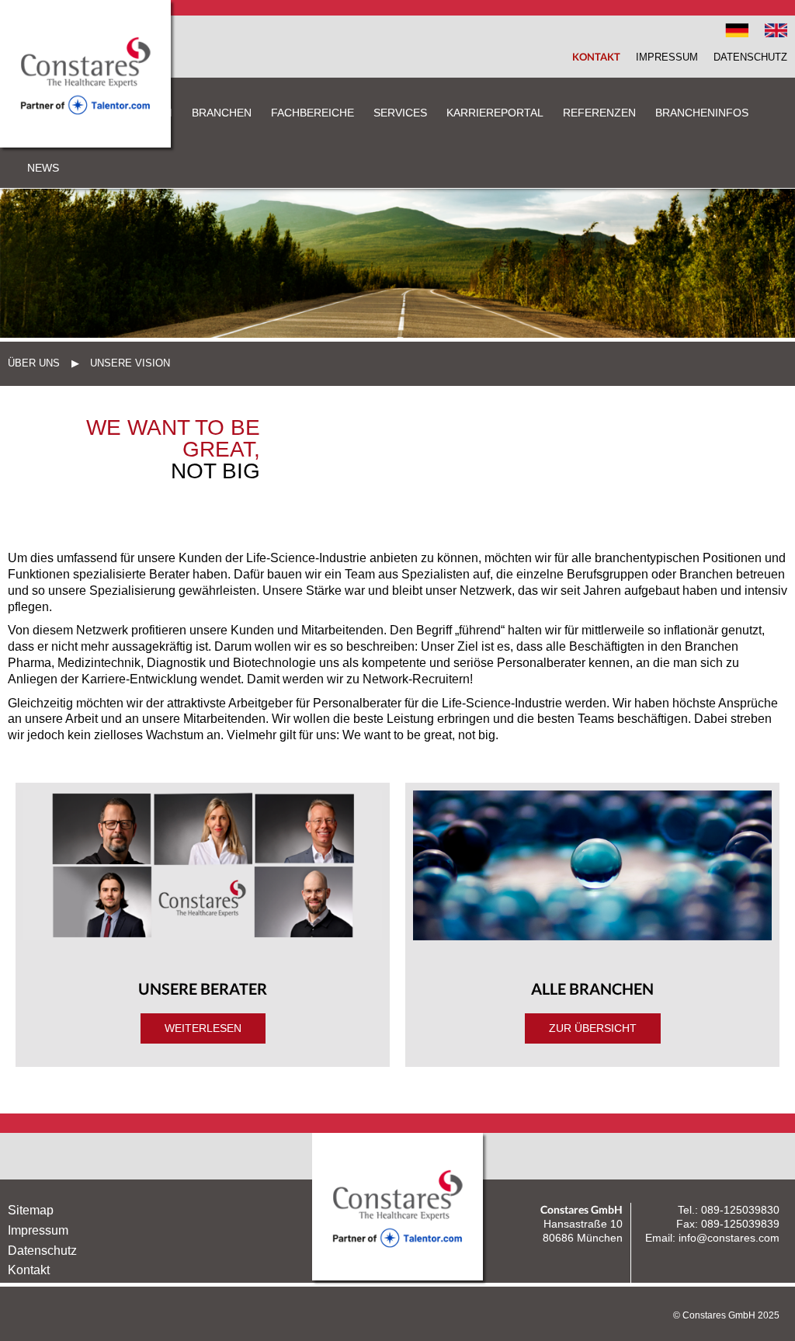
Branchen (222, 112)
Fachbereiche (312, 112)
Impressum (667, 57)
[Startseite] (85, 143)
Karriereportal (494, 112)
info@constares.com (729, 1238)
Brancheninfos (701, 112)
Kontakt (596, 56)
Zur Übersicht (593, 1028)
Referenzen (599, 112)
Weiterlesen (203, 1028)
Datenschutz (750, 57)
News (43, 168)
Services (400, 112)
